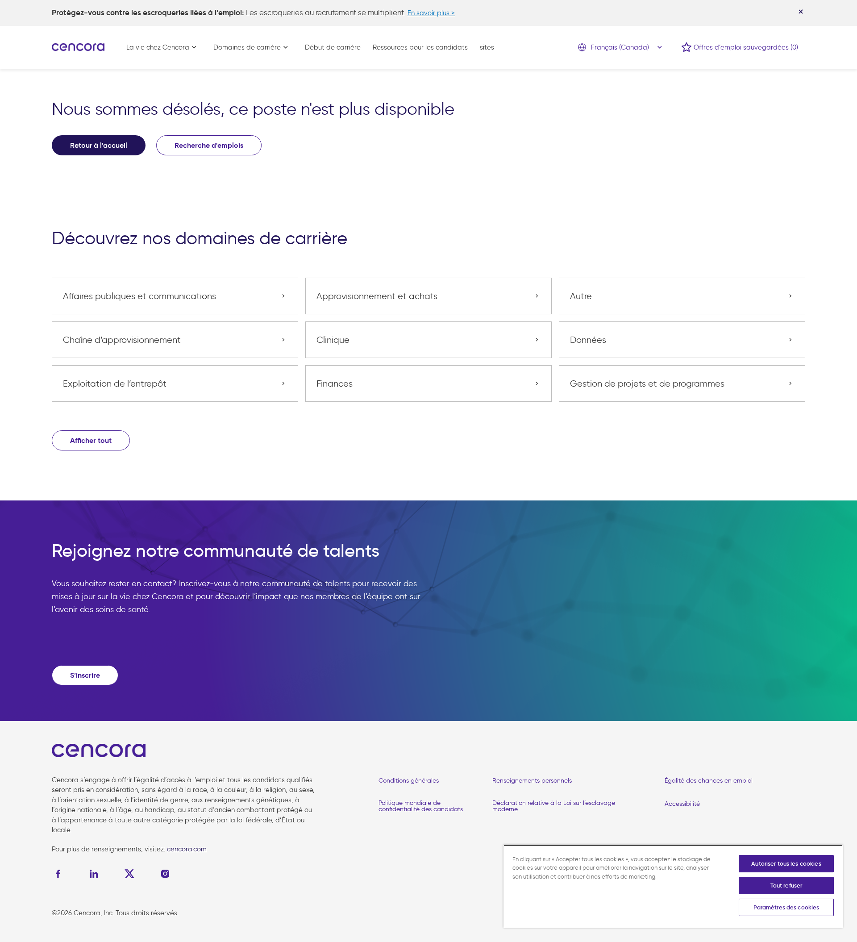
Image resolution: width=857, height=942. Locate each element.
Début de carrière (333, 47)
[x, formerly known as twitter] (129, 873)
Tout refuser (786, 885)
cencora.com (187, 849)
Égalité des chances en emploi (709, 780)
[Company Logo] (78, 46)
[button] (91, 440)
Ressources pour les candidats (420, 47)
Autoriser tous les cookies (786, 863)
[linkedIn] (93, 873)
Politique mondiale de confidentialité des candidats (421, 806)
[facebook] (60, 873)
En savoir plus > (431, 13)
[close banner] (800, 11)
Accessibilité (682, 804)
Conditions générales (409, 780)
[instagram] (165, 873)
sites (487, 47)
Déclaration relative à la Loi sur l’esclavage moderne (553, 806)
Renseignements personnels (532, 780)
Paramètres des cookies (786, 907)
